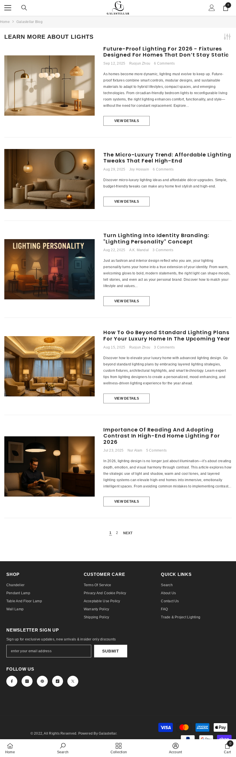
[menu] (7, 7)
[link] (62, 748)
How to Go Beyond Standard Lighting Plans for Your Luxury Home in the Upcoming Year (166, 335)
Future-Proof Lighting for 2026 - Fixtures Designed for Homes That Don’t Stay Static (166, 52)
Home (5, 22)
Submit (110, 651)
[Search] (24, 7)
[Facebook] (11, 681)
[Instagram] (27, 681)
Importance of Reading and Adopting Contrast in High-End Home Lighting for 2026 (161, 436)
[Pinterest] (42, 681)
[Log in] (212, 8)
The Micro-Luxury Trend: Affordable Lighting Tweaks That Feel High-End (167, 158)
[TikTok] (57, 681)
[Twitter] (72, 681)
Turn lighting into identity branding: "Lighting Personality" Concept (156, 238)
